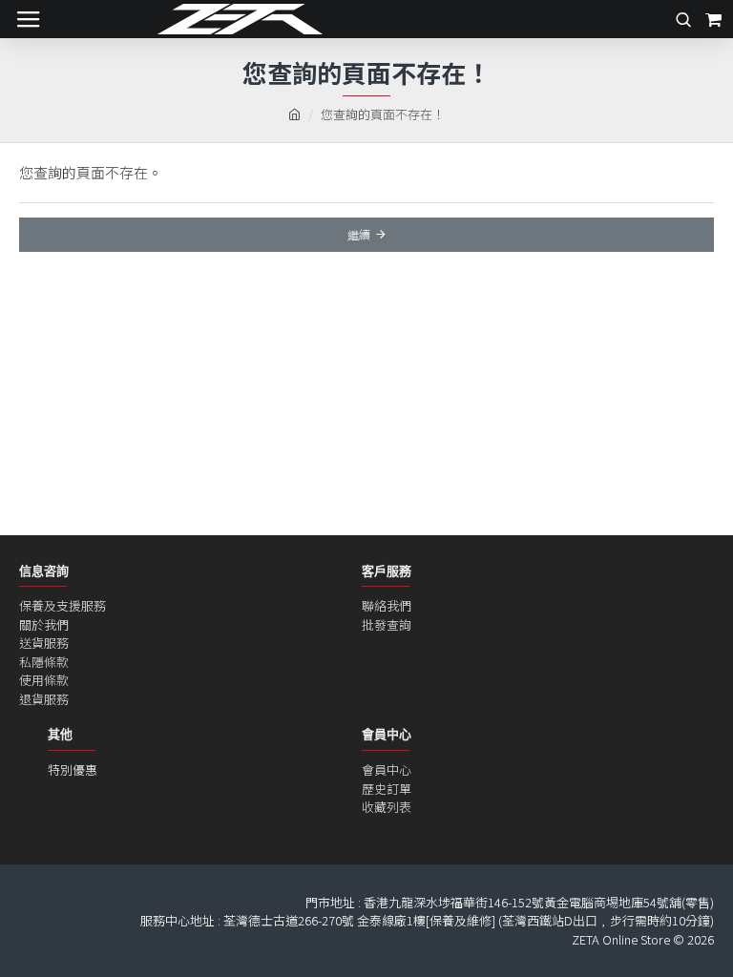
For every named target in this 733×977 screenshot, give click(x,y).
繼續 (358, 234)
